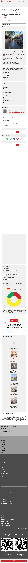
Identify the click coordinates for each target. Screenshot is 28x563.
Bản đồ (3, 26)
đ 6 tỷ (14, 381)
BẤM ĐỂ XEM (14, 320)
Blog (2, 479)
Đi (17, 131)
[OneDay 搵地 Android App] (19, 534)
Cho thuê (5, 488)
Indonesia (3, 452)
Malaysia (3, 450)
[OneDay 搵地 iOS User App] (8, 534)
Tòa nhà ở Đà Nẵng (5, 433)
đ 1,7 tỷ (14, 358)
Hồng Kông (3, 440)
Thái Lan (3, 446)
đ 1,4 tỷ (14, 370)
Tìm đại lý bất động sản (6, 473)
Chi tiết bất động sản (6, 24)
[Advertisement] (14, 164)
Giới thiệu (3, 462)
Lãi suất (17, 273)
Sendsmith (24, 148)
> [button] (23, 40)
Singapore (3, 448)
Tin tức (2, 465)
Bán (4, 509)
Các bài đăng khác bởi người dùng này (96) (16, 112)
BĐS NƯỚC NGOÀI (5, 481)
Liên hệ (2, 463)
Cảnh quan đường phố (6, 28)
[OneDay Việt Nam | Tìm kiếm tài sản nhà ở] (6, 1)
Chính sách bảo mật (5, 471)
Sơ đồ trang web (4, 469)
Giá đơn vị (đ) (6, 268)
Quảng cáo (3, 467)
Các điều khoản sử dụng (8, 277)
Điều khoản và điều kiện (21, 556)
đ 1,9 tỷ (14, 347)
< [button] (4, 40)
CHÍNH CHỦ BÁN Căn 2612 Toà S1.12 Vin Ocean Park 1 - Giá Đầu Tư (14, 373)
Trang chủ (3, 460)
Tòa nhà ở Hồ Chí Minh (6, 431)
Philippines (3, 444)
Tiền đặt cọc (6, 273)
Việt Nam (3, 442)
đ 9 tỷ (14, 393)
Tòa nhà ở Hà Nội (4, 428)
